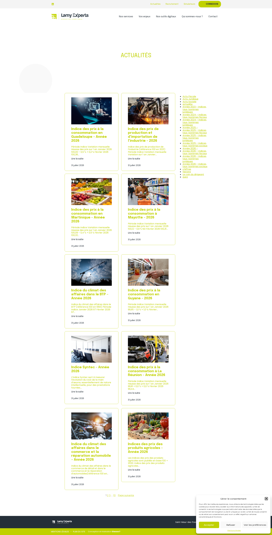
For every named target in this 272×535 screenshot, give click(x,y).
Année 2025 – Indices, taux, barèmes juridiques (195, 138)
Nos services (126, 16)
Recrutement (172, 4)
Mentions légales (234, 530)
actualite (188, 104)
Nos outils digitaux (166, 16)
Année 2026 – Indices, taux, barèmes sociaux (195, 165)
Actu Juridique (190, 99)
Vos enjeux (144, 16)
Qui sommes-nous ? (192, 16)
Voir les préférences (255, 525)
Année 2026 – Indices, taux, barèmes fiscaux (195, 152)
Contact (213, 16)
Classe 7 (116, 531)
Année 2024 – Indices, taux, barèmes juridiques (195, 122)
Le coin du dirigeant (193, 174)
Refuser (230, 525)
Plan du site (79, 531)
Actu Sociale (189, 101)
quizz (185, 177)
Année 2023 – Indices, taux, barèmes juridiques (194, 109)
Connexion (212, 4)
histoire (187, 171)
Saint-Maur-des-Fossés (187, 522)
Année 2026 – (190, 148)
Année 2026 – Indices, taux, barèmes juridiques (195, 159)
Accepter (209, 525)
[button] (266, 498)
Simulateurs (189, 4)
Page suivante (126, 495)
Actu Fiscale (189, 96)
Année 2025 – (190, 127)
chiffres (187, 169)
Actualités (155, 4)
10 (114, 495)
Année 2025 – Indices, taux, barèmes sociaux (195, 144)
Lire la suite (77, 158)
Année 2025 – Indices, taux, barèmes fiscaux (195, 131)
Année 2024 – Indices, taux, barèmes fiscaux (195, 116)
